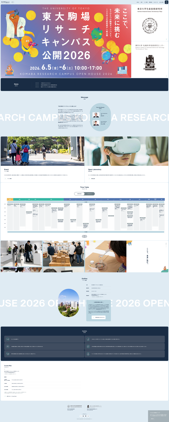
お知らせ (138, 2)
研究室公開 (150, 2)
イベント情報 (145, 2)
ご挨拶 (141, 2)
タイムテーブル (156, 2)
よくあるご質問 (161, 2)
